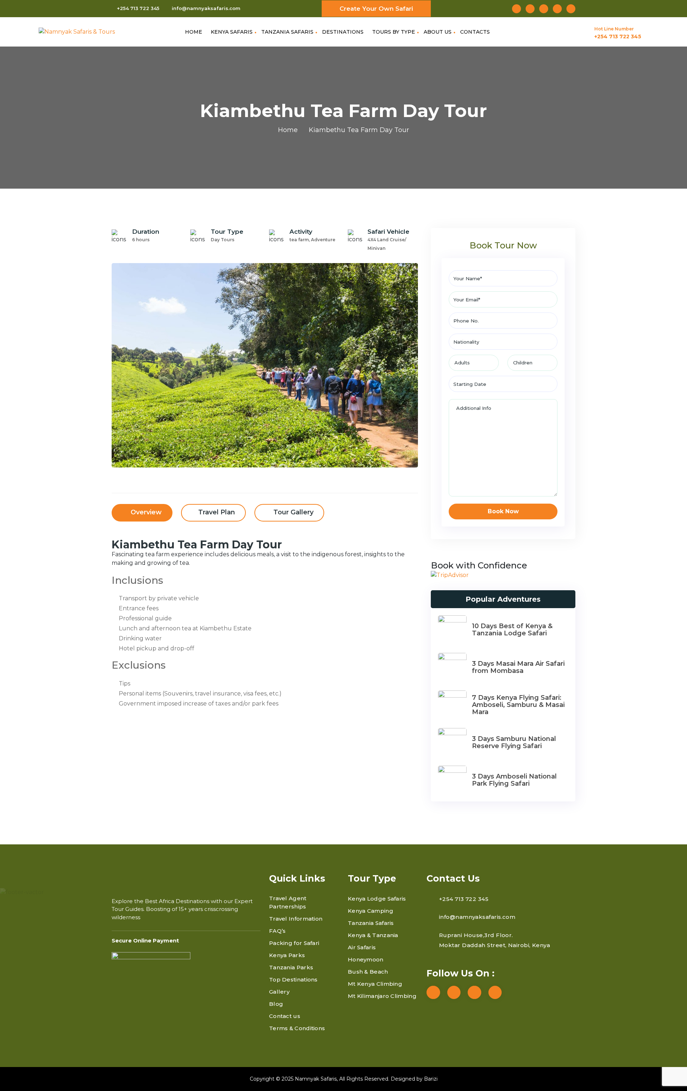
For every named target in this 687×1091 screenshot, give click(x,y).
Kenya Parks (287, 955)
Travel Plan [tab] (216, 512)
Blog (276, 1003)
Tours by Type (393, 32)
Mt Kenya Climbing (375, 983)
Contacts (475, 32)
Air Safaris (362, 947)
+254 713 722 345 (138, 8)
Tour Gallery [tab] (292, 512)
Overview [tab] (145, 512)
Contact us (284, 1016)
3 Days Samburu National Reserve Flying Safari (514, 742)
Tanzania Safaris (287, 32)
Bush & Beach (368, 971)
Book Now (503, 511)
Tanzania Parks (291, 967)
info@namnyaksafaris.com (206, 8)
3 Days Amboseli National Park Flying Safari (514, 779)
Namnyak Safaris (316, 1079)
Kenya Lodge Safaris (377, 898)
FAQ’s (277, 930)
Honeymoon (366, 959)
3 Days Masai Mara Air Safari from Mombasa (518, 667)
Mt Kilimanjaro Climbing (382, 996)
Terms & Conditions (297, 1028)
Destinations (343, 32)
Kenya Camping (370, 910)
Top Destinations (293, 979)
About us (438, 32)
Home (193, 32)
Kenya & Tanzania (373, 935)
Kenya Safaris (232, 32)
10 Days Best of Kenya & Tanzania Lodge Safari (512, 629)
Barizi (431, 1079)
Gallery (279, 991)
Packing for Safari (294, 943)
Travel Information (295, 918)
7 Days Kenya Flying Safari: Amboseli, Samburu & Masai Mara (518, 705)
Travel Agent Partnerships (288, 902)
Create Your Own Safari (376, 8)
